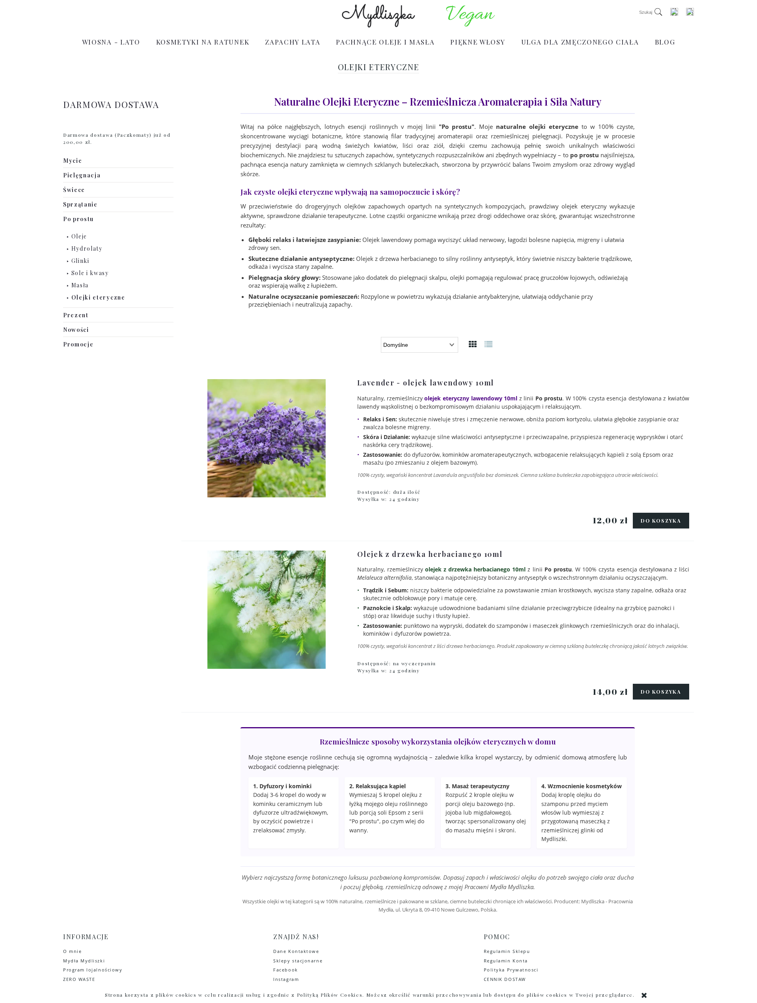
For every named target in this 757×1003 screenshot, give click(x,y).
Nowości (76, 329)
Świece (74, 190)
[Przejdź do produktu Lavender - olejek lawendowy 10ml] (266, 438)
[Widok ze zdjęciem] (473, 344)
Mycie (72, 160)
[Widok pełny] (489, 344)
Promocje (78, 344)
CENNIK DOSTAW (505, 979)
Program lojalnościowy (92, 970)
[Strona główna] (379, 16)
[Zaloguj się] (674, 12)
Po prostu (78, 219)
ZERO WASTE (79, 979)
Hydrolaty (87, 248)
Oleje (79, 236)
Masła (80, 285)
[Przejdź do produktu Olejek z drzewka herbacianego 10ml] (266, 610)
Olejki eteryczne (98, 297)
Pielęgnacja (82, 175)
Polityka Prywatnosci (511, 970)
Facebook (285, 970)
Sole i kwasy (90, 273)
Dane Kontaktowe (296, 951)
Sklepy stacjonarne (298, 961)
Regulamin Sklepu (507, 951)
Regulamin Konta (506, 961)
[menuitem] (111, 41)
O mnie (72, 951)
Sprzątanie (80, 204)
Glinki (80, 260)
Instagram (286, 979)
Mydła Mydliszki (84, 961)
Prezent (76, 315)
